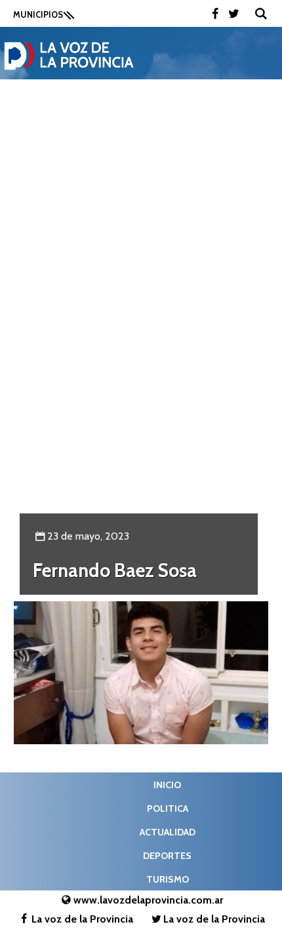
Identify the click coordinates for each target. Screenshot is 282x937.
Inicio (167, 785)
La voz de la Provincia (82, 919)
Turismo (167, 879)
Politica (167, 808)
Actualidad (167, 832)
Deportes (167, 856)
